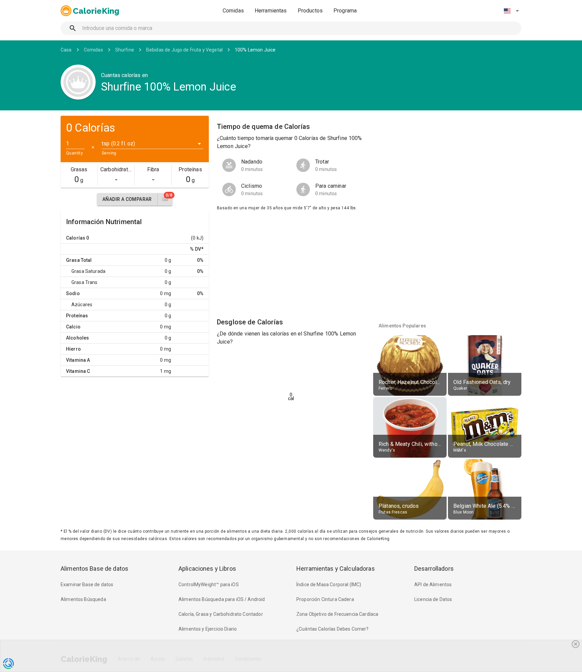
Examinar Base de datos (87, 584)
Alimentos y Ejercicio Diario (208, 629)
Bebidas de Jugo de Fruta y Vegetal (184, 49)
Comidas (233, 10)
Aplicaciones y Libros (207, 568)
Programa (345, 10)
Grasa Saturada (88, 271)
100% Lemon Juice (255, 49)
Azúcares (81, 304)
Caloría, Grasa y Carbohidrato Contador (221, 614)
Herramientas (271, 10)
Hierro (73, 349)
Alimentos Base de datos (94, 568)
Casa (66, 49)
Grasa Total (79, 260)
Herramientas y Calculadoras (335, 568)
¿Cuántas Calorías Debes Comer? (332, 629)
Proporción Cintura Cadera (325, 599)
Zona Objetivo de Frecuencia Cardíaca (337, 614)
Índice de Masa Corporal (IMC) (328, 584)
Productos (310, 10)
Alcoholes (77, 338)
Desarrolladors (434, 568)
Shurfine (124, 49)
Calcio (73, 326)
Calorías (75, 238)
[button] (511, 10)
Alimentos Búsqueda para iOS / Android (222, 599)
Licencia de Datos (433, 599)
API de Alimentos (433, 584)
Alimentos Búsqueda (83, 599)
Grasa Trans (84, 282)
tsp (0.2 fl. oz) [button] (118, 143)
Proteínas (77, 315)
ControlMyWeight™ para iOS (209, 584)
